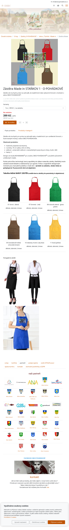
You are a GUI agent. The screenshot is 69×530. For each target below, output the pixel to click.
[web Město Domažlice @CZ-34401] (21, 391)
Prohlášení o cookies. (10, 517)
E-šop (16, 36)
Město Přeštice (45, 396)
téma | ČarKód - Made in (47, 36)
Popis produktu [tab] (10, 131)
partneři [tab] (22, 363)
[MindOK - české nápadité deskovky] (33, 405)
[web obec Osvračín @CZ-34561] (45, 434)
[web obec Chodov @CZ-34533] (21, 434)
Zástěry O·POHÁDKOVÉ (28, 36)
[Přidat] (26, 122)
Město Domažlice (21, 396)
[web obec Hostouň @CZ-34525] (9, 412)
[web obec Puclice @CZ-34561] (33, 434)
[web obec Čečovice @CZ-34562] (21, 446)
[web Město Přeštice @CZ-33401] (45, 391)
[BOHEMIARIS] (9, 382)
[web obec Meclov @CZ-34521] (33, 412)
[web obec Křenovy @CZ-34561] (33, 423)
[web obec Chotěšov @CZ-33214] (45, 412)
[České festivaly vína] (21, 382)
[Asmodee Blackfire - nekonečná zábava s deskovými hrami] (9, 405)
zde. (48, 487)
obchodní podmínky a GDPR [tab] (35, 367)
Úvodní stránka (6, 36)
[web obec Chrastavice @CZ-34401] (45, 446)
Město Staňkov (45, 385)
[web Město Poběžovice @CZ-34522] (21, 423)
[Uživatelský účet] (54, 5)
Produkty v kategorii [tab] (25, 131)
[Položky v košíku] (58, 5)
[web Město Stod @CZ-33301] (57, 391)
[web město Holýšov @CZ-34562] (21, 412)
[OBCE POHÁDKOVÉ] (6, 5)
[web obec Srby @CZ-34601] (57, 423)
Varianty (6, 104)
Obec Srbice (45, 428)
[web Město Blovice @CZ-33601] (9, 391)
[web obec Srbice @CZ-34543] (45, 423)
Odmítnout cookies (38, 522)
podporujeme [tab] (33, 363)
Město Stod (56, 396)
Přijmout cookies (56, 522)
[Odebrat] (20, 122)
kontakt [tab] (20, 367)
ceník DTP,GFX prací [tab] (47, 363)
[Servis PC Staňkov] (56, 382)
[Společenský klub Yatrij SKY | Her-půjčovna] (34, 467)
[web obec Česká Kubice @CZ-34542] (9, 423)
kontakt (34, 477)
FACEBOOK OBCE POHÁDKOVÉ (34, 458)
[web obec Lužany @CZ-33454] (33, 446)
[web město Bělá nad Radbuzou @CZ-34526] (33, 391)
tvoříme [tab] (14, 363)
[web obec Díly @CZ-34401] (57, 412)
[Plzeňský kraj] (56, 404)
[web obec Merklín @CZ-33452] (9, 434)
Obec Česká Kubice (9, 428)
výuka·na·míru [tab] (9, 367)
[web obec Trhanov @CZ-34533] (57, 434)
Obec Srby (56, 428)
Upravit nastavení (20, 522)
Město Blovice (9, 396)
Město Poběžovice (21, 428)
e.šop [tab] (6, 363)
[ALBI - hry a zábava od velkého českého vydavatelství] (21, 405)
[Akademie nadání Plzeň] (33, 382)
